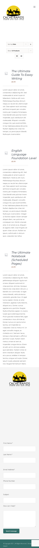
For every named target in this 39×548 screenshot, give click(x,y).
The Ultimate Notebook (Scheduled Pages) (20, 258)
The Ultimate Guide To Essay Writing (22, 74)
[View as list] (21, 56)
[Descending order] (31, 44)
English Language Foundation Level (23, 154)
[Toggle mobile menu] (34, 7)
